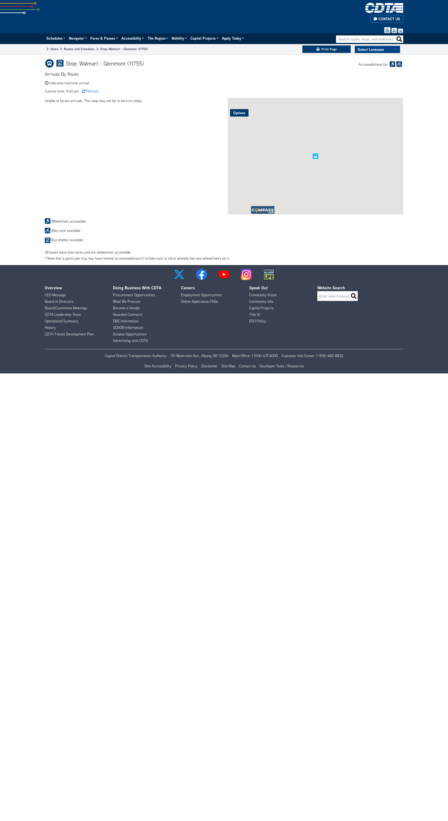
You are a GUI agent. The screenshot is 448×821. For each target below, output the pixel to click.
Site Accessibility (157, 366)
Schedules (54, 38)
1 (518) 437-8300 (265, 355)
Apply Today (232, 38)
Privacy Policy (186, 366)
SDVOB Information (128, 327)
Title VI (254, 314)
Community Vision (263, 295)
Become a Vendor (126, 308)
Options (239, 112)
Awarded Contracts (127, 314)
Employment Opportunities (201, 295)
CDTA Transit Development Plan (69, 334)
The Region (157, 38)
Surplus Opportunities (129, 334)
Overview (53, 288)
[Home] (384, 8)
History (50, 327)
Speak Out (258, 288)
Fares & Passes (103, 38)
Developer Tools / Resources (281, 366)
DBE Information (125, 321)
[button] (179, 274)
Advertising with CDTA (130, 340)
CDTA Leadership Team (63, 314)
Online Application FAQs (199, 301)
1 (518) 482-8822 (329, 355)
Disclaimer (209, 366)
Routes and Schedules (79, 49)
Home (54, 49)
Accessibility (131, 38)
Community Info (261, 301)
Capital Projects (203, 38)
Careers (188, 288)
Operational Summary (61, 321)
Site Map (228, 366)
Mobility (178, 38)
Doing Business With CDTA (137, 288)
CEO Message (55, 295)
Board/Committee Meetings (66, 308)
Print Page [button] (329, 49)
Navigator (76, 38)
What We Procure (126, 301)
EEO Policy (257, 321)
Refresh (93, 91)
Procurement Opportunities (134, 295)
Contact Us (388, 18)
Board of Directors (59, 301)
